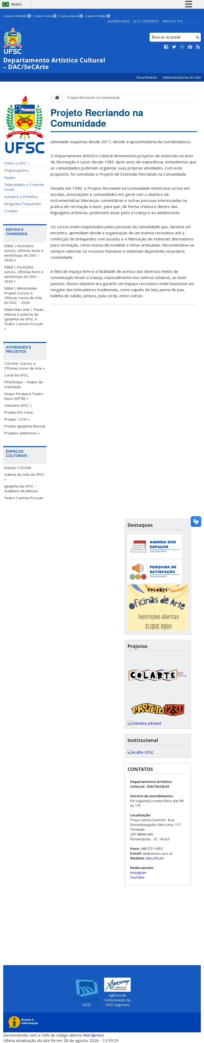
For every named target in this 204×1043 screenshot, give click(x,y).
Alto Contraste (146, 21)
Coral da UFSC (16, 375)
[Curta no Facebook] (166, 47)
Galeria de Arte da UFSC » (24, 477)
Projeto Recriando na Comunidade (93, 97)
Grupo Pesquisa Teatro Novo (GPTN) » (23, 396)
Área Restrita (147, 77)
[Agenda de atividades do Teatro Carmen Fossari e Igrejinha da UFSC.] (155, 556)
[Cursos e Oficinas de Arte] (158, 696)
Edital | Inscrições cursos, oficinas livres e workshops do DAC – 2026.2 (24, 252)
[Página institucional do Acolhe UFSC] (141, 752)
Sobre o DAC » (16, 163)
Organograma (16, 170)
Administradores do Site (182, 77)
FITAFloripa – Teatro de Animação (23, 384)
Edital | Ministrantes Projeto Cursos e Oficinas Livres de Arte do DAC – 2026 (23, 295)
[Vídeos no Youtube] (182, 47)
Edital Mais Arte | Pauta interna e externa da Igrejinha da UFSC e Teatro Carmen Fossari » (23, 319)
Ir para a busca (70, 16)
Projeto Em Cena (18, 412)
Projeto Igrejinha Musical (24, 426)
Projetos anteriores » (22, 433)
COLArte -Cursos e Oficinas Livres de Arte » (24, 366)
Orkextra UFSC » (18, 405)
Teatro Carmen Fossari (23, 497)
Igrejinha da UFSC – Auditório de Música (20, 488)
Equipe (9, 177)
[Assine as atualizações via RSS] (198, 47)
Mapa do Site (173, 21)
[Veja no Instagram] (190, 47)
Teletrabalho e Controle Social (24, 187)
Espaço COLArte (17, 467)
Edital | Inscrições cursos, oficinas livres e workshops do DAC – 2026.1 (24, 274)
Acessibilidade (119, 21)
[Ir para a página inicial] (56, 98)
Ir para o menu (44, 16)
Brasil (16, 4)
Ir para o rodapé (97, 16)
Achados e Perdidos (21, 196)
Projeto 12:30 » (17, 419)
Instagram (138, 872)
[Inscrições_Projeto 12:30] (158, 718)
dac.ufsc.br (155, 858)
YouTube (137, 877)
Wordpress (93, 1035)
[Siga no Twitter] (174, 47)
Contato (11, 211)
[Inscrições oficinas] (158, 629)
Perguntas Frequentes (22, 203)
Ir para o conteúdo (16, 16)
